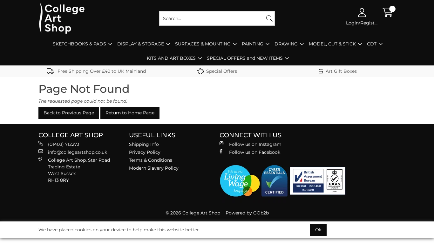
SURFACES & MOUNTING (203, 44)
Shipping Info (144, 144)
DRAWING (286, 44)
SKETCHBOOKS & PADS (79, 44)
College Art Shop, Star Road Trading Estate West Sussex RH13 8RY (79, 170)
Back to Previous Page (69, 113)
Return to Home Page (129, 113)
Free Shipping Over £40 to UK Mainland (101, 71)
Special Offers (221, 71)
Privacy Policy (144, 152)
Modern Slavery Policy (154, 168)
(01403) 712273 (63, 144)
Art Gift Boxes (341, 71)
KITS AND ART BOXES (171, 58)
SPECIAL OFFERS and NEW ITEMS (245, 58)
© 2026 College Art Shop (193, 213)
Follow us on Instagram (255, 144)
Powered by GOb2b (247, 213)
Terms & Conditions (150, 160)
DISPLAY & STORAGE (140, 44)
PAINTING (252, 44)
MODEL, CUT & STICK (332, 44)
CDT (371, 44)
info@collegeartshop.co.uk (77, 152)
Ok (318, 230)
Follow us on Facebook (254, 152)
